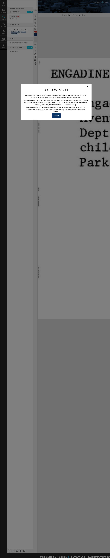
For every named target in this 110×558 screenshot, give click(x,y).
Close (56, 115)
